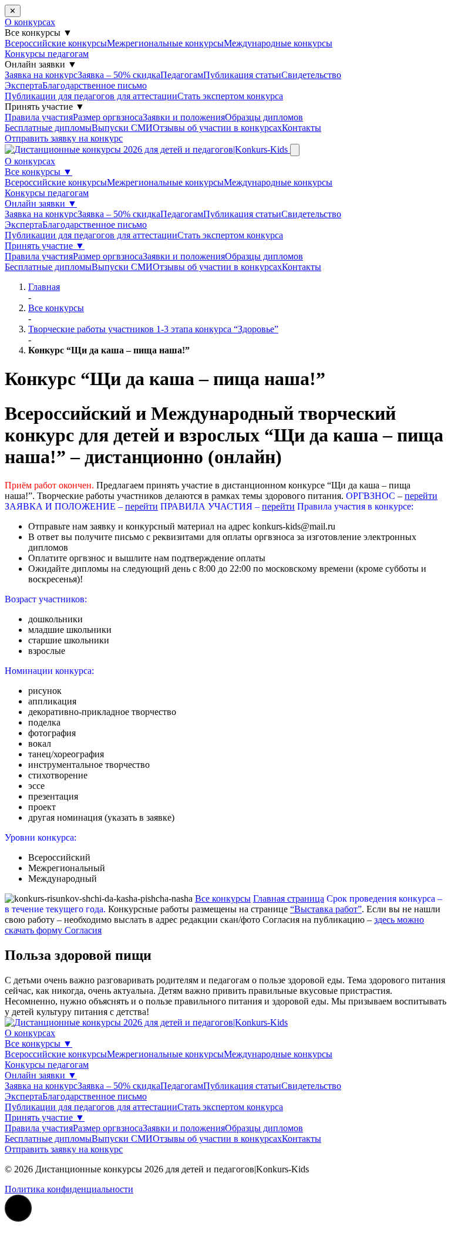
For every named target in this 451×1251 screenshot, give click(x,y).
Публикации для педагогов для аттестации (91, 96)
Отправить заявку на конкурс (64, 138)
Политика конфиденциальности (69, 1189)
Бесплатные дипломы (48, 128)
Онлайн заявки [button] (41, 64)
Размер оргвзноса (108, 117)
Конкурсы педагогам (47, 54)
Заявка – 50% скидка (119, 75)
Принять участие (45, 246)
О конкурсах (30, 22)
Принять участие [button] (45, 107)
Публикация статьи (242, 75)
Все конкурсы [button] (38, 33)
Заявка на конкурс (41, 75)
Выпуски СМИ (122, 128)
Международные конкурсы (278, 43)
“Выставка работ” (326, 909)
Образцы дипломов (264, 117)
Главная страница (288, 898)
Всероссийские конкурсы (56, 43)
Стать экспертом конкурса (230, 96)
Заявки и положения (184, 117)
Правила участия (39, 117)
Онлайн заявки (41, 203)
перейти (421, 496)
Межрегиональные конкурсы (165, 43)
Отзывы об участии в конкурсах (217, 128)
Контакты (301, 128)
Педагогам (181, 75)
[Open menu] (294, 150)
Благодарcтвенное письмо (94, 85)
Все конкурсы (38, 172)
